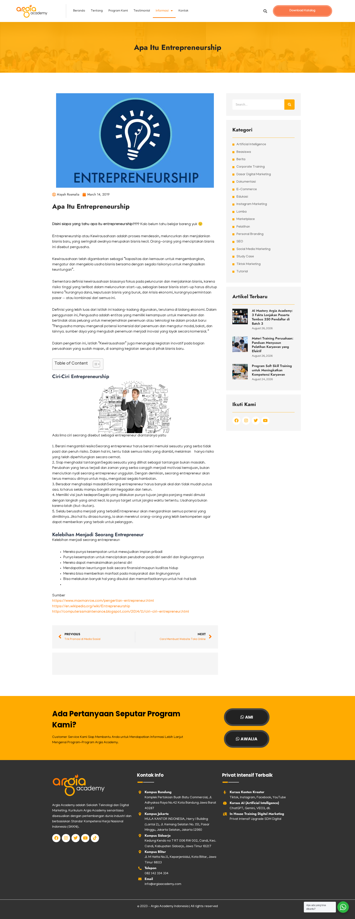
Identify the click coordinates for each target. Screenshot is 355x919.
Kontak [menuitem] (183, 11)
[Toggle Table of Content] (94, 364)
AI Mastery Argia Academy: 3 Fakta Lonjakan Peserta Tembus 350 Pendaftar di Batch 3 (272, 317)
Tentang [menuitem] (97, 11)
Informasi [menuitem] (162, 11)
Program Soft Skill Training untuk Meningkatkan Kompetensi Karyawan (272, 370)
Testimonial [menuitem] (142, 11)
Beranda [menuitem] (79, 11)
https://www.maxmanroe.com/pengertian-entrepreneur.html (103, 601)
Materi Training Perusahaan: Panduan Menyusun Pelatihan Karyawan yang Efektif (272, 344)
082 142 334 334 (156, 873)
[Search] (289, 104)
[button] (265, 11)
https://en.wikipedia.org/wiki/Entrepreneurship (91, 607)
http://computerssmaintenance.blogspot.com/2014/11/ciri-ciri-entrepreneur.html (120, 612)
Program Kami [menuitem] (118, 11)
